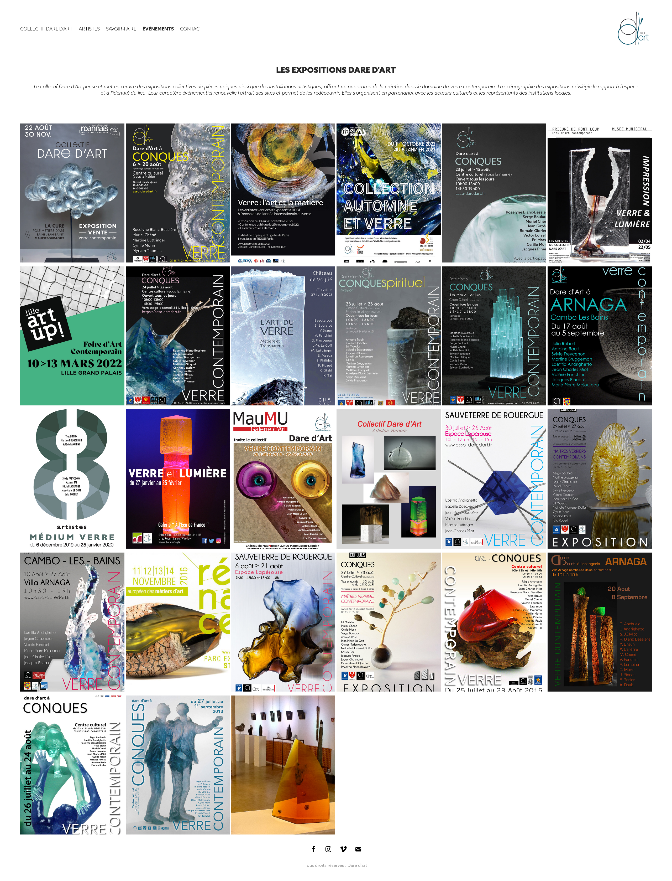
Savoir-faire (121, 29)
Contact (191, 29)
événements (158, 29)
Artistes (89, 29)
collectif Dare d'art (46, 29)
